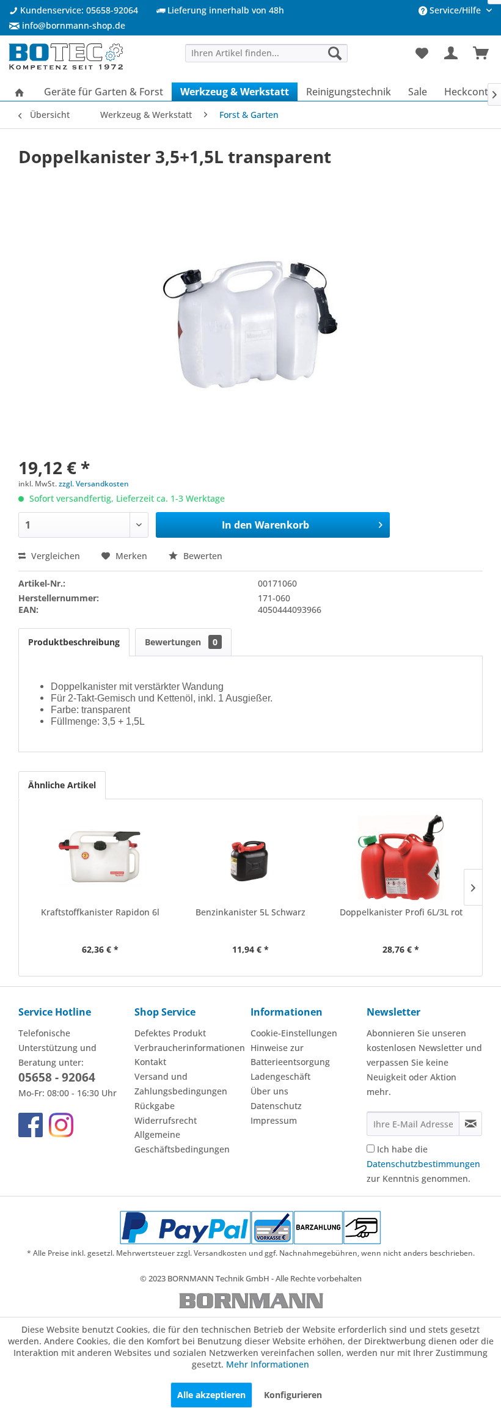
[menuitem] (67, 25)
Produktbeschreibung (74, 642)
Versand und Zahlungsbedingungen (180, 1084)
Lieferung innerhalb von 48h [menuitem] (224, 10)
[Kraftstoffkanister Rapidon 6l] (100, 857)
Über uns (269, 1091)
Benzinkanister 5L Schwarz (250, 912)
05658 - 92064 (56, 1077)
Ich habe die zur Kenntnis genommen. (423, 1163)
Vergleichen (54, 556)
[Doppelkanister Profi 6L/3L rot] (401, 857)
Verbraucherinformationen (189, 1047)
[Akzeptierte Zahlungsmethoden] (251, 1227)
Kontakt (150, 1062)
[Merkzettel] (421, 54)
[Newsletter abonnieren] (470, 1124)
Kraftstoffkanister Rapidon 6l (100, 912)
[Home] (19, 91)
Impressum (273, 1120)
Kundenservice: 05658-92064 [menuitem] (78, 10)
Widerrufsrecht (165, 1120)
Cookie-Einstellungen (293, 1033)
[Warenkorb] (481, 54)
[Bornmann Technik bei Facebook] (30, 1125)
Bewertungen (181, 642)
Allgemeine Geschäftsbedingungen (182, 1142)
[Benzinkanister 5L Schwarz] (250, 857)
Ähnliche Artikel (62, 785)
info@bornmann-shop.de (73, 25)
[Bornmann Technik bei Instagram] (61, 1125)
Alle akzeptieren (211, 1395)
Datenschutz (276, 1106)
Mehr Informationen (267, 1364)
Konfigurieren (293, 1395)
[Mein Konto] (451, 54)
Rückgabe (154, 1106)
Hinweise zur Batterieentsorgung (290, 1055)
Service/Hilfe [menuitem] (455, 10)
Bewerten (201, 556)
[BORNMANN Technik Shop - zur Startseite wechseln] (65, 57)
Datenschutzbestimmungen (423, 1164)
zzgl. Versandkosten (94, 483)
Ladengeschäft (280, 1076)
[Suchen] (335, 53)
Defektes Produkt (170, 1033)
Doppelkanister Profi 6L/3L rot (401, 912)
